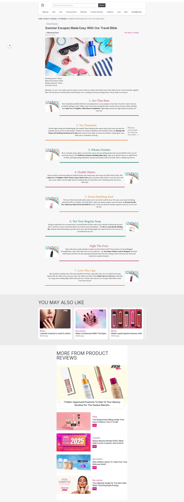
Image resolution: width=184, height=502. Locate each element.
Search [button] (101, 5)
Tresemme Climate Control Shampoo (117, 251)
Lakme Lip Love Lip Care (106, 276)
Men (126, 12)
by (52, 33)
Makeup (45, 12)
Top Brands (62, 19)
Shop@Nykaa (136, 12)
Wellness (83, 12)
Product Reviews (97, 12)
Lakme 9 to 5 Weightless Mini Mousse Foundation (82, 108)
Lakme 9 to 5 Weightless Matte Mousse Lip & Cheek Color (67, 178)
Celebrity (110, 12)
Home (40, 19)
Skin (53, 12)
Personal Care (71, 12)
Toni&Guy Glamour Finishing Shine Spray (92, 155)
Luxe (119, 12)
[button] (9, 45)
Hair (60, 12)
